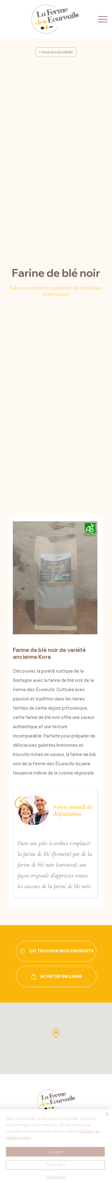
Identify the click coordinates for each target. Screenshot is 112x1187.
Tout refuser (55, 1164)
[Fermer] (103, 1117)
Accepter (55, 1151)
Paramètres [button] (56, 1176)
